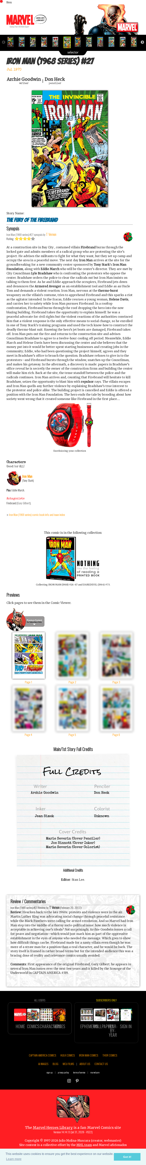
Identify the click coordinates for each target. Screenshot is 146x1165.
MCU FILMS (68, 1064)
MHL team (84, 1145)
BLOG (55, 1064)
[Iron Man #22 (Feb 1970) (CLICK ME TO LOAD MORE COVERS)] (12, 42)
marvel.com (95, 1072)
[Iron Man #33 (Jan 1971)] (135, 42)
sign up (50, 1072)
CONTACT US (101, 1064)
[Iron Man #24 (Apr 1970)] (34, 42)
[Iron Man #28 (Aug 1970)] (79, 42)
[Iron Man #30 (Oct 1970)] (101, 42)
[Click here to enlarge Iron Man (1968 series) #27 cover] (70, 206)
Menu (9, 2)
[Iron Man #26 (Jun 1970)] (57, 42)
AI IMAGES (43, 1064)
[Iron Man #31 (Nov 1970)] (113, 42)
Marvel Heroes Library (53, 1127)
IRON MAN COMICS (88, 1055)
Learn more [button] (13, 1159)
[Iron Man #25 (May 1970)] (45, 42)
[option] (12, 42)
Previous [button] (4, 42)
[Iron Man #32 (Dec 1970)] (124, 42)
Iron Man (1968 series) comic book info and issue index (37, 514)
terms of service (79, 1072)
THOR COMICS (109, 1055)
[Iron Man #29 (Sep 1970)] (90, 42)
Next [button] (142, 42)
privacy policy (63, 1072)
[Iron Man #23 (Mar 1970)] (23, 42)
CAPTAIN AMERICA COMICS (42, 1055)
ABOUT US (84, 1064)
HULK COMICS (67, 1055)
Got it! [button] (127, 1156)
